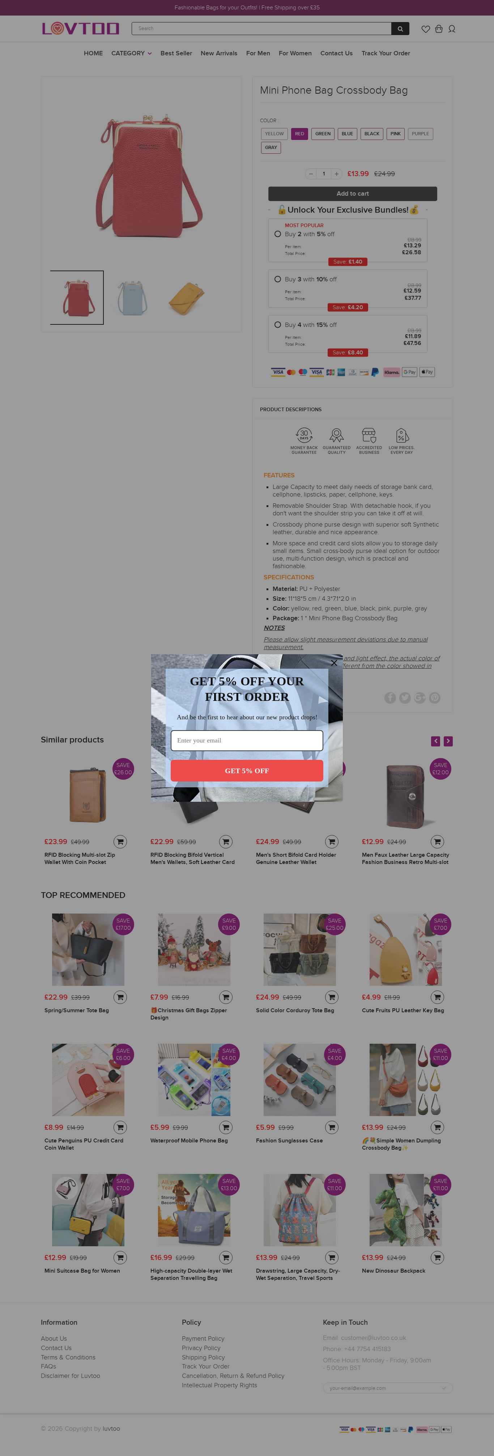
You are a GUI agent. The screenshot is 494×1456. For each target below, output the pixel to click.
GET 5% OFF (247, 771)
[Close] (334, 663)
